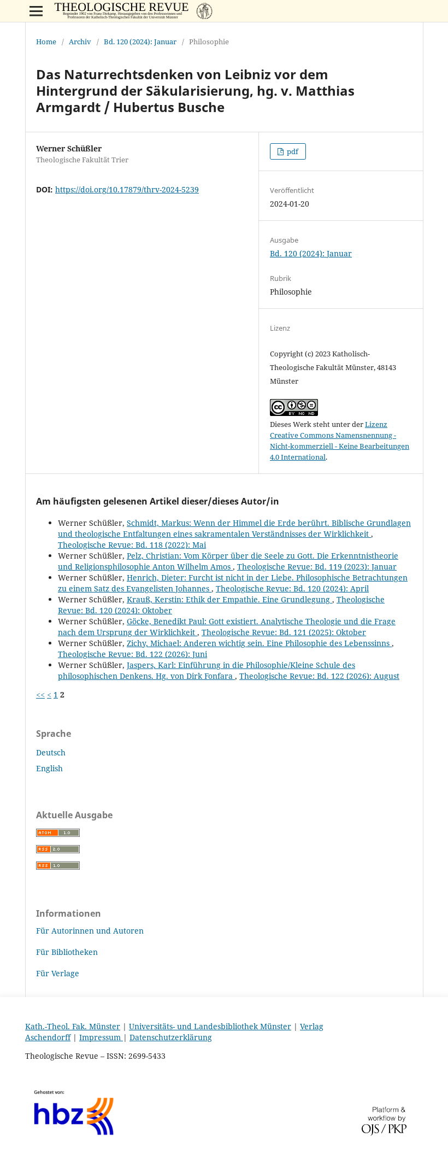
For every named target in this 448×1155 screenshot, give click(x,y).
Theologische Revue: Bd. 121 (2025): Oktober (284, 632)
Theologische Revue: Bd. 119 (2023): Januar (317, 566)
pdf (291, 151)
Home (46, 41)
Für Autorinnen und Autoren (90, 930)
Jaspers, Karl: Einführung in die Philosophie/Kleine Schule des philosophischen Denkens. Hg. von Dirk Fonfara (206, 670)
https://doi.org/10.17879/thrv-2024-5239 (127, 189)
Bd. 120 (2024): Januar (140, 41)
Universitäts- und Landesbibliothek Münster (210, 1026)
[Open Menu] (36, 11)
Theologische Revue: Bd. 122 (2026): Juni (132, 654)
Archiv (80, 41)
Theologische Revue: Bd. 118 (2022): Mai (132, 545)
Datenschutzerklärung (170, 1037)
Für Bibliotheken (67, 952)
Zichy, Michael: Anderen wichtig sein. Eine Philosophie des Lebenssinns (259, 643)
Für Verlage (57, 973)
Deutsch (51, 752)
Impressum (101, 1037)
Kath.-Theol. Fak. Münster (72, 1026)
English (49, 768)
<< (40, 694)
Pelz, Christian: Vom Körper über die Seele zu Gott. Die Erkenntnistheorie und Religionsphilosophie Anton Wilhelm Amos (228, 561)
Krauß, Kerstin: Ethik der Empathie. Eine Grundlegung (229, 599)
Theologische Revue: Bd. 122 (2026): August (319, 676)
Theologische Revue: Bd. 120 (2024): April (292, 588)
